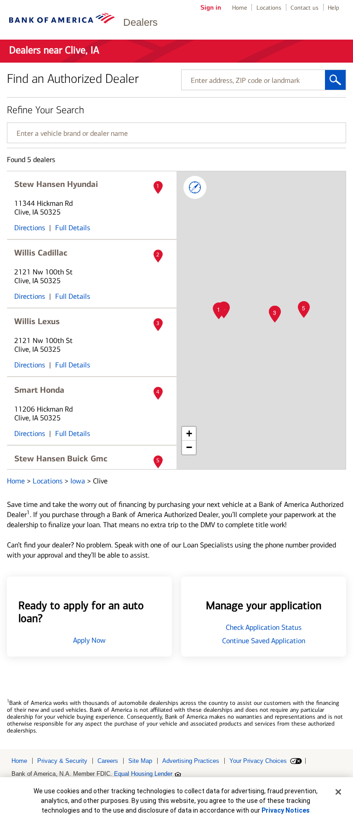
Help (333, 7)
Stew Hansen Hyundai (56, 184)
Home (239, 7)
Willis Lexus (37, 321)
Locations (268, 7)
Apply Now (89, 640)
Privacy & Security (62, 761)
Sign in (210, 7)
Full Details (72, 227)
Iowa (78, 481)
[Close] (338, 792)
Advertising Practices (190, 761)
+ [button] (189, 433)
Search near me (194, 187)
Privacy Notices (286, 810)
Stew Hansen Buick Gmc (61, 459)
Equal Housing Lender (143, 773)
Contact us (304, 7)
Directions (29, 227)
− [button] (189, 447)
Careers (107, 761)
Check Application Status (264, 627)
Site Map (140, 761)
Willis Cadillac (41, 253)
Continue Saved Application (263, 640)
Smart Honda (39, 390)
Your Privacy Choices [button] (258, 761)
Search (335, 80)
